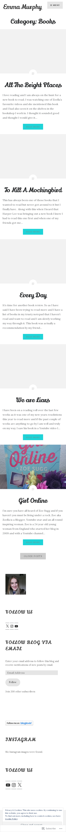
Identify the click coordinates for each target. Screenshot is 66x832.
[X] (7, 626)
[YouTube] (16, 626)
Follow (12, 682)
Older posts (33, 556)
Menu (56, 5)
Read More (33, 127)
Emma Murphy (22, 7)
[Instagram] (12, 626)
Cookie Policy (11, 819)
